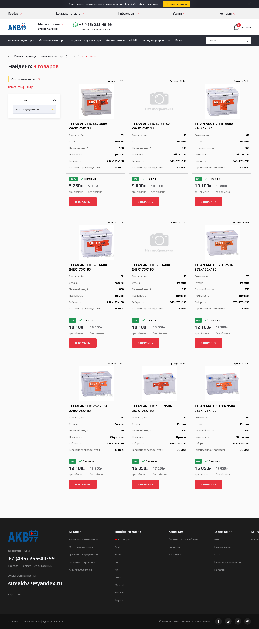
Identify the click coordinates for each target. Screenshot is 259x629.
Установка (174, 554)
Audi (117, 546)
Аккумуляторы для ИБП (121, 40)
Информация (126, 13)
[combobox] (34, 109)
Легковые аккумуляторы (83, 539)
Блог (217, 539)
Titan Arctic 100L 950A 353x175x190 (152, 408)
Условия (13, 621)
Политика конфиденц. (228, 562)
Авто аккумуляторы (21, 40)
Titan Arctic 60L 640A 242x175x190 (151, 267)
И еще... (180, 40)
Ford (117, 562)
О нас (217, 554)
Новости (219, 569)
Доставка (174, 546)
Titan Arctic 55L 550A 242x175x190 (88, 126)
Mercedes (120, 584)
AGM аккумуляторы (80, 569)
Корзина (244, 26)
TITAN (72, 56)
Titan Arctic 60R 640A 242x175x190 (151, 126)
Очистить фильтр (20, 87)
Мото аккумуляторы (51, 40)
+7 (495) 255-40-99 (95, 24)
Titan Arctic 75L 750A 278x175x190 (214, 267)
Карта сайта (15, 594)
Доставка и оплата (68, 13)
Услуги (177, 13)
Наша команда (223, 546)
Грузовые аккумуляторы (83, 554)
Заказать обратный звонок (95, 29)
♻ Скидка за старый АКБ (183, 539)
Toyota (119, 600)
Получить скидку (176, 3)
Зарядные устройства (156, 40)
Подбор (13, 13)
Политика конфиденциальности (43, 621)
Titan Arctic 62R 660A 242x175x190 (214, 126)
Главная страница (25, 56)
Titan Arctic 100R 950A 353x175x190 (215, 408)
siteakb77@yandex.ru (35, 583)
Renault (119, 592)
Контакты (226, 13)
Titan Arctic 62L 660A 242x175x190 (88, 267)
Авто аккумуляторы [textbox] (27, 109)
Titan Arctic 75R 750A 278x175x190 (88, 408)
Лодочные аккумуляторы (85, 40)
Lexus (118, 577)
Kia (116, 569)
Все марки (122, 539)
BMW (118, 554)
